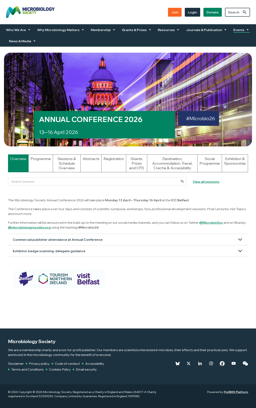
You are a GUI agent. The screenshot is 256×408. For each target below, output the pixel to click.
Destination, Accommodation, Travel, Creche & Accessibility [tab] (172, 163)
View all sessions (206, 182)
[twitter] (188, 363)
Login (192, 12)
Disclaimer (16, 364)
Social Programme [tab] (210, 161)
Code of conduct (67, 364)
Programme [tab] (41, 158)
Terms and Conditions (27, 369)
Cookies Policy (60, 369)
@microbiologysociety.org (29, 227)
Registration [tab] (114, 158)
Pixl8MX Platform (236, 392)
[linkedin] (200, 363)
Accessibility (94, 364)
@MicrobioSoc (211, 223)
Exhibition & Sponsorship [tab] (235, 161)
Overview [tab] (18, 158)
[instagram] (211, 363)
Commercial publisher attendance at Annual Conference (58, 240)
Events (238, 30)
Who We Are (16, 30)
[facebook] (222, 363)
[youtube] (233, 363)
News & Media (20, 41)
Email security (86, 369)
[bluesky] (178, 364)
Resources (166, 30)
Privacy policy (39, 364)
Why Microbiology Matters (58, 30)
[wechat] (245, 363)
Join (174, 12)
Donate (213, 12)
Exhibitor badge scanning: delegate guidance (49, 251)
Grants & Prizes (134, 30)
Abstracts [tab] (91, 158)
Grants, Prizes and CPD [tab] (136, 163)
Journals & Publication (204, 30)
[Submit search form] (244, 12)
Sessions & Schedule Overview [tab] (66, 163)
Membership (101, 30)
